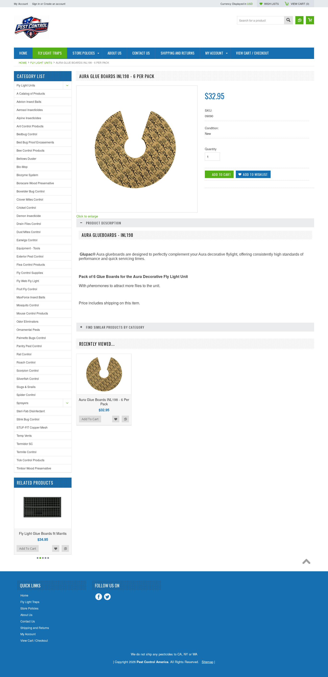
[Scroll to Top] (307, 562)
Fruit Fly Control (27, 289)
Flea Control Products (31, 264)
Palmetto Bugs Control (31, 338)
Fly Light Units (41, 62)
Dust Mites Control (29, 232)
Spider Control (26, 395)
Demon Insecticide (29, 216)
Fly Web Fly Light (28, 281)
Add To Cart (49, 548)
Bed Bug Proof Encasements (35, 142)
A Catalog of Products (31, 93)
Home (23, 62)
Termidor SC (25, 444)
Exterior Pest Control (30, 256)
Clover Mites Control (30, 199)
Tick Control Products (30, 460)
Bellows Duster (26, 158)
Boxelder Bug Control (31, 191)
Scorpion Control (28, 370)
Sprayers (22, 403)
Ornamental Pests (28, 329)
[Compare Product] (299, 20)
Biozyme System (27, 175)
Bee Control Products (30, 150)
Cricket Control (26, 207)
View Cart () (300, 4)
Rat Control (24, 354)
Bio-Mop (22, 167)
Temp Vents (24, 435)
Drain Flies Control (29, 224)
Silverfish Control (28, 378)
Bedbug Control (27, 134)
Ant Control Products (30, 126)
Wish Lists (271, 4)
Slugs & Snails (26, 387)
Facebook (98, 596)
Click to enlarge (87, 216)
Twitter (107, 596)
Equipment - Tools (28, 248)
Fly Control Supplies (30, 273)
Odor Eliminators (27, 321)
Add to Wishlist (20, 548)
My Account (21, 4)
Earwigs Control (27, 240)
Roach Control (26, 362)
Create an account (54, 4)
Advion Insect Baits (29, 101)
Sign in (36, 4)
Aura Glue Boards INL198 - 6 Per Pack (104, 401)
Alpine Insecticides (29, 118)
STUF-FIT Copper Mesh (32, 427)
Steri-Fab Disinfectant (31, 411)
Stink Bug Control (28, 419)
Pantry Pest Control (29, 346)
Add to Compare (30, 548)
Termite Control (26, 452)
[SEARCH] (288, 20)
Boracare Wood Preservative (35, 183)
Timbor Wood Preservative (34, 468)
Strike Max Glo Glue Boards (64, 533)
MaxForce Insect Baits (31, 297)
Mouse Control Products (32, 313)
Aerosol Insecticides (30, 110)
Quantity (211, 149)
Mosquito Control (28, 305)
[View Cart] (310, 20)
